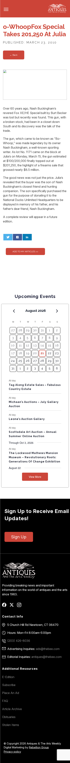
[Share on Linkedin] (27, 237)
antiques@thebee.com (46, 657)
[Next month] (57, 311)
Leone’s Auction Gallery (27, 418)
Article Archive (12, 709)
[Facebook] (5, 606)
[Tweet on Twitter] (8, 237)
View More (35, 477)
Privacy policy (12, 751)
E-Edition (8, 677)
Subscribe (8, 685)
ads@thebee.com (48, 649)
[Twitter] (13, 606)
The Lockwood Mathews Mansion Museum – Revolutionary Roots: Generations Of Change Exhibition (34, 457)
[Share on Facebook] (17, 237)
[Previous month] (14, 311)
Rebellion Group (39, 747)
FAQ (5, 701)
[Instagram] (20, 606)
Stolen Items (10, 725)
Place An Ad (10, 693)
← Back (14, 55)
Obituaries (8, 717)
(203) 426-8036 (18, 641)
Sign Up (18, 536)
